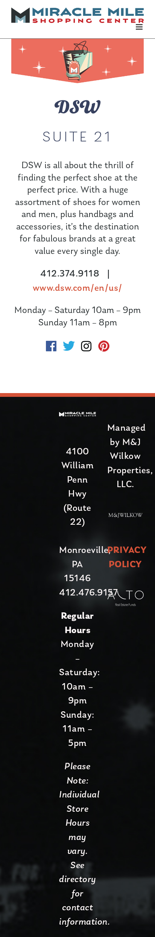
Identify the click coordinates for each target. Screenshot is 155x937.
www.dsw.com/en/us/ (78, 288)
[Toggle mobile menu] (140, 27)
